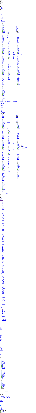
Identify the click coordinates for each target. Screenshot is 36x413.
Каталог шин (2, 103)
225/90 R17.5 (17, 27)
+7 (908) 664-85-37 (2, 8)
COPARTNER (1, 350)
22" (7, 129)
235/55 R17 (2, 20)
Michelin (1, 339)
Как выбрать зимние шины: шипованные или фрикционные (5, 397)
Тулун (2, 312)
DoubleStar (1, 336)
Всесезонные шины (3, 13)
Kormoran (1, 328)
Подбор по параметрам (9, 31)
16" (7, 35)
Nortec (0, 338)
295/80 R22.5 (17, 29)
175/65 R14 (2, 107)
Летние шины (2, 14)
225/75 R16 (17, 26)
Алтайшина (1, 348)
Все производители (3, 21)
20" (7, 37)
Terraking (1, 335)
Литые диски (8, 32)
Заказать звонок (1, 200)
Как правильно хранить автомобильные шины (4, 396)
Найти (0, 412)
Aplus (0, 340)
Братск (3, 310)
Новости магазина (6, 405)
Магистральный (3, 311)
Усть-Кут (3, 313)
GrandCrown (1, 347)
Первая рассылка (2, 405)
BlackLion (1, 334)
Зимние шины (2, 105)
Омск (0, 331)
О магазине (1, 403)
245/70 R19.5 (17, 28)
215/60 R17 (2, 19)
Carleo (0, 346)
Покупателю (1, 400)
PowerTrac (1, 332)
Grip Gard (1, 349)
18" (7, 36)
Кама (0, 327)
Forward (1, 343)
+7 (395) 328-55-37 (4, 320)
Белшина (1, 342)
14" (7, 34)
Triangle (1, 329)
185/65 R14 (2, 16)
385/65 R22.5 (17, 30)
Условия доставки (1, 401)
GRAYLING (1, 352)
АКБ (2, 268)
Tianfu (0, 351)
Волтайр (1, 333)
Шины (0, 398)
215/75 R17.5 (17, 117)
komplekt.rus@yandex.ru (2, 409)
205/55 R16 (2, 18)
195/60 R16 (2, 17)
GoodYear (1, 330)
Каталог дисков (8, 122)
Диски (2, 243)
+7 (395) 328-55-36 (4, 319)
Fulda (0, 337)
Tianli (0, 354)
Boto (0, 345)
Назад (2, 201)
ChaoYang (1, 344)
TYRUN (1, 353)
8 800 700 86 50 (1, 7)
